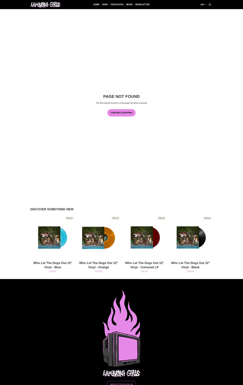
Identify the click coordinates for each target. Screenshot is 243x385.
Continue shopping (121, 113)
